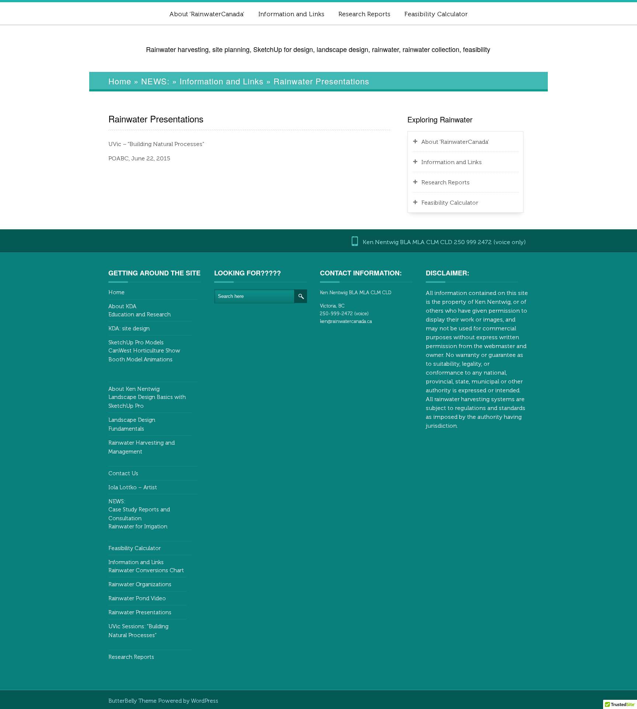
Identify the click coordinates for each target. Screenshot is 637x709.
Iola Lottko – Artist (132, 487)
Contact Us (123, 473)
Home (119, 81)
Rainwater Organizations (139, 584)
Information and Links (291, 14)
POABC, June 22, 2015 (139, 158)
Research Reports (364, 14)
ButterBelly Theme (133, 701)
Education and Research (139, 314)
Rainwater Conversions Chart (146, 570)
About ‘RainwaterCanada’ (206, 14)
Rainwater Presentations (139, 612)
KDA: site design (129, 328)
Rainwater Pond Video (137, 598)
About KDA (122, 306)
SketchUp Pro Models (136, 342)
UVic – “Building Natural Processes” (156, 143)
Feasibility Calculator (436, 14)
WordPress (204, 701)
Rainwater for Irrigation (137, 526)
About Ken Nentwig (134, 389)
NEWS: (155, 81)
